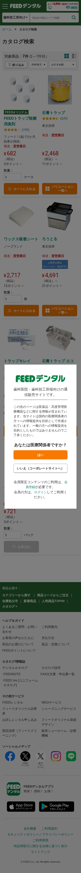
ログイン (40, 492)
